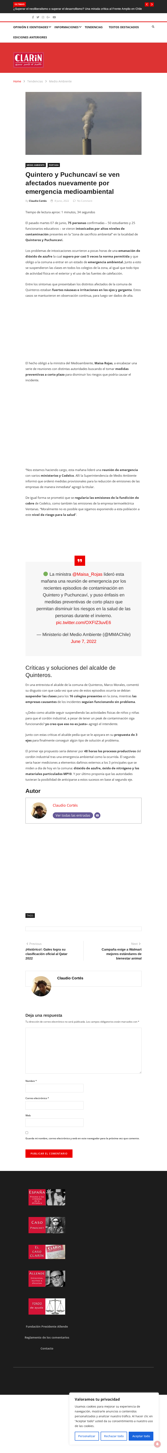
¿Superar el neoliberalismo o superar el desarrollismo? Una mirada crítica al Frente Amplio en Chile (77, 8)
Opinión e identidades (30, 27)
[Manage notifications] (157, 1444)
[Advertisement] (83, 331)
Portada (54, 165)
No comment (84, 201)
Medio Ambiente (60, 81)
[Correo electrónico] (97, 815)
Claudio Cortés (38, 201)
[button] (147, 4)
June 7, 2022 (83, 641)
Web (28, 1115)
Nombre (31, 1081)
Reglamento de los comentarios (47, 1337)
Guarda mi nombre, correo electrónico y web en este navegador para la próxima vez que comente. (82, 1138)
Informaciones (66, 27)
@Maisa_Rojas (87, 574)
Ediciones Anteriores (30, 37)
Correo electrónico (37, 1098)
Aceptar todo (141, 1436)
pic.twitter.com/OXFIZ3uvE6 (83, 622)
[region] (114, 1419)
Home (17, 81)
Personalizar (86, 1436)
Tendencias (94, 27)
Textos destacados (124, 27)
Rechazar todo (114, 1436)
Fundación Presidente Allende (47, 1326)
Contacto (47, 1348)
